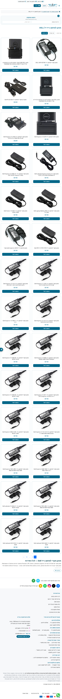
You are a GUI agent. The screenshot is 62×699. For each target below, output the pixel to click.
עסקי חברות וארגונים (54, 612)
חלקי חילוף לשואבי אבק (44, 665)
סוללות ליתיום (44, 623)
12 (26, 557)
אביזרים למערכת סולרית (53, 637)
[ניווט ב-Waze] (38, 581)
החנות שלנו (57, 602)
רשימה (43, 33)
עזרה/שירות (56, 593)
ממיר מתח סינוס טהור (54, 645)
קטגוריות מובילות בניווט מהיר (52, 617)
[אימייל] (40, 586)
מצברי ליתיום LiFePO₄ (54, 652)
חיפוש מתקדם (21, 1)
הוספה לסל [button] (46, 70)
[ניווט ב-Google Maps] (33, 581)
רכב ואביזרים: (56, 655)
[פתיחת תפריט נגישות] (1, 349)
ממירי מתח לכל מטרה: (53, 640)
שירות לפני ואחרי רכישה (54, 599)
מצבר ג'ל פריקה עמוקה (54, 650)
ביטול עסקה (57, 607)
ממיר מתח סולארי (44, 642)
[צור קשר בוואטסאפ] (58, 695)
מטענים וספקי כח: (55, 628)
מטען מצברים (45, 630)
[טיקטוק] (53, 586)
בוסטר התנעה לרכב (55, 657)
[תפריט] (59, 5)
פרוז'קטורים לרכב (55, 660)
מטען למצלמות (36, 630)
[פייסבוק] (58, 586)
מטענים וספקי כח (54, 11)
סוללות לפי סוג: (55, 620)
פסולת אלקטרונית (55, 609)
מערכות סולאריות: (55, 633)
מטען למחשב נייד (45, 11)
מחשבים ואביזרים (55, 667)
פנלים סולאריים (42, 635)
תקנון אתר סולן (45, 693)
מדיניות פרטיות (35, 693)
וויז (31, 1)
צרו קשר (28, 633)
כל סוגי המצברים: (55, 648)
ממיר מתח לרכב (55, 642)
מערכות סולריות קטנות (54, 635)
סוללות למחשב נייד (55, 623)
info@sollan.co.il (20, 633)
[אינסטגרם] (49, 586)
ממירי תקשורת (56, 665)
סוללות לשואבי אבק (55, 625)
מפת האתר (25, 693)
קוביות (51, 33)
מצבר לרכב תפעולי (41, 650)
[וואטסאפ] (45, 586)
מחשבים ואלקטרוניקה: (53, 662)
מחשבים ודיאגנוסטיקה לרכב (40, 657)
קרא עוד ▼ (57, 570)
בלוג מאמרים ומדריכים (54, 604)
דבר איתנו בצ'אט (55, 596)
